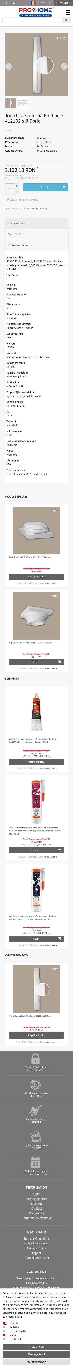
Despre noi (36, 1213)
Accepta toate (36, 1346)
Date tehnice (15, 234)
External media (17, 1331)
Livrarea (36, 1203)
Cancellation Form (36, 1257)
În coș (44, 187)
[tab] (36, 223)
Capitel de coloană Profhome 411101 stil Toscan (30, 642)
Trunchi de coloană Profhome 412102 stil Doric (30, 1016)
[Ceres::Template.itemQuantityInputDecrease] (16, 191)
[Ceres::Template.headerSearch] (66, 20)
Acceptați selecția (36, 1362)
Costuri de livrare (49, 583)
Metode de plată (36, 1199)
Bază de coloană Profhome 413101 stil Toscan (29, 557)
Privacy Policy (36, 1248)
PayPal (12, 1335)
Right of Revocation (36, 1243)
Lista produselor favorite (23, 199)
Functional (15, 1339)
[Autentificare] (7, 3)
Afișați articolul (36, 576)
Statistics (14, 1327)
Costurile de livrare (38, 208)
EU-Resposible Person (20, 245)
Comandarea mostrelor (36, 1218)
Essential (14, 1323)
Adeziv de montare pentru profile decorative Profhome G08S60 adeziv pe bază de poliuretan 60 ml (33, 741)
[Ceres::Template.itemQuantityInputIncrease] (16, 186)
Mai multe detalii (17, 223)
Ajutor (36, 1194)
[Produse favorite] (50, 3)
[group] (36, 530)
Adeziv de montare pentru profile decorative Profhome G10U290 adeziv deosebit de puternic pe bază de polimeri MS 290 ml (35, 830)
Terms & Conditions (37, 1238)
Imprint (36, 1253)
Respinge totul (36, 1354)
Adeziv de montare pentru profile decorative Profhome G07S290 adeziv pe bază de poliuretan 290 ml (33, 918)
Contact (36, 1208)
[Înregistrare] (15, 3)
